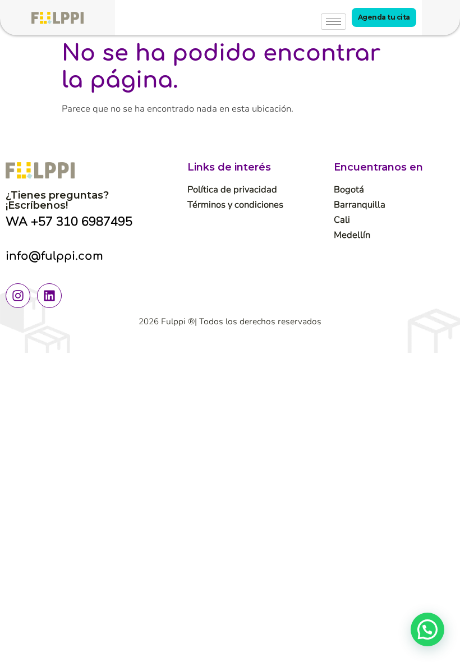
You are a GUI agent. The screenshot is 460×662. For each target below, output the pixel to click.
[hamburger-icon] (333, 21)
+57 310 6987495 (81, 221)
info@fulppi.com (54, 256)
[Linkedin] (49, 295)
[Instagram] (18, 295)
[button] (427, 629)
